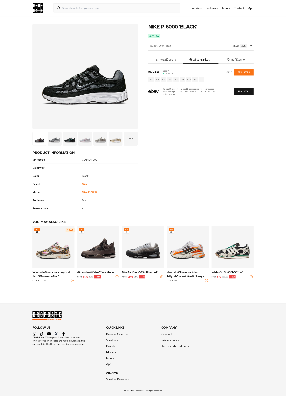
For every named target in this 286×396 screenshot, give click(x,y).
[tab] (165, 60)
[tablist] (201, 60)
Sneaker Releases (117, 379)
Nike (85, 183)
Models (111, 352)
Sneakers (196, 8)
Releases (212, 8)
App (251, 8)
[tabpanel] (201, 82)
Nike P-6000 (89, 192)
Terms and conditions (175, 346)
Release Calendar (117, 334)
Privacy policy (170, 340)
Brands (110, 346)
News (226, 8)
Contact (239, 8)
